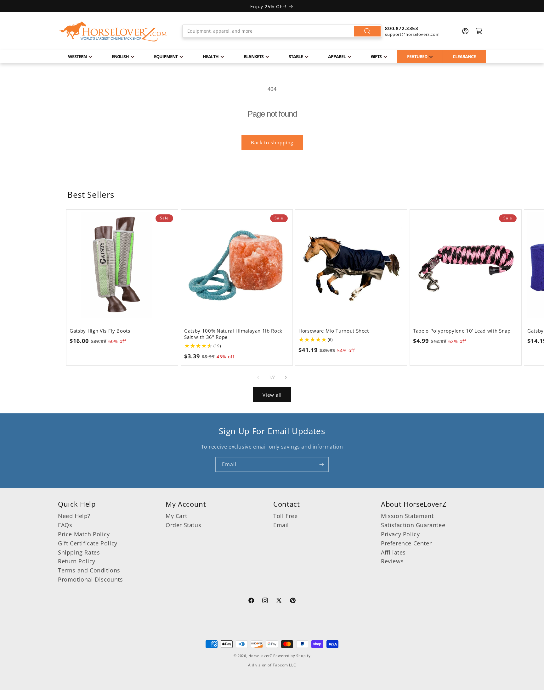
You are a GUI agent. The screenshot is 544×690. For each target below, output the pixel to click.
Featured (417, 56)
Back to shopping (272, 142)
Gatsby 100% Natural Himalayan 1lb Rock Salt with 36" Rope (233, 334)
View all (272, 395)
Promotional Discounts (90, 579)
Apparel (337, 56)
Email (281, 525)
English (120, 56)
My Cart (176, 516)
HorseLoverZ (260, 655)
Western (77, 56)
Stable (296, 56)
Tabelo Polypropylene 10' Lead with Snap (462, 331)
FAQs (65, 525)
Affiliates (393, 552)
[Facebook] (251, 601)
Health (210, 56)
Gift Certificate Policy (87, 543)
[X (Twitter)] (279, 601)
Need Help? (74, 516)
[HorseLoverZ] (113, 31)
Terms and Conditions (89, 570)
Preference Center (406, 543)
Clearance (464, 56)
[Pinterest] (293, 601)
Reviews (392, 561)
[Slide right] (286, 377)
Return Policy (76, 561)
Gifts (376, 56)
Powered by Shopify (292, 655)
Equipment (166, 56)
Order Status (183, 525)
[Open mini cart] (479, 31)
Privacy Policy (400, 534)
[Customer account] (465, 31)
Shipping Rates (79, 552)
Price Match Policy (84, 534)
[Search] (367, 31)
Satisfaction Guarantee (413, 525)
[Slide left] (258, 377)
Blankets (254, 56)
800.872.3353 (401, 28)
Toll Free (285, 516)
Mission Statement (407, 516)
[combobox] (282, 31)
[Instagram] (265, 601)
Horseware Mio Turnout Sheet (333, 331)
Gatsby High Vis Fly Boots (100, 331)
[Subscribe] (321, 464)
